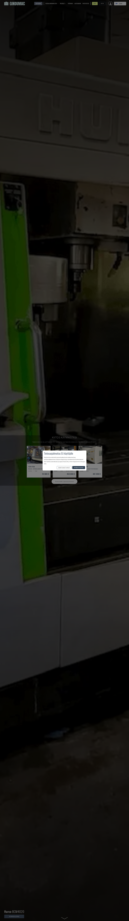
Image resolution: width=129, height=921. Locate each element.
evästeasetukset (64, 468)
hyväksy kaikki (79, 468)
